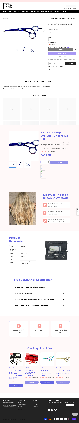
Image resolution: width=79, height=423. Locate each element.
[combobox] (70, 6)
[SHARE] (74, 49)
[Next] (44, 31)
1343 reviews (51, 151)
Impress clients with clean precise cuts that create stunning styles (55, 205)
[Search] (71, 6)
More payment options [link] (62, 56)
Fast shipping (39, 330)
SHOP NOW (46, 1)
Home (4, 14)
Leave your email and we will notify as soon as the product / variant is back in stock (61, 60)
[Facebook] (49, 410)
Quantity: (50, 37)
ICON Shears (54, 28)
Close (75, 1)
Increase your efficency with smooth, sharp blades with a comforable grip (56, 213)
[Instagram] (52, 410)
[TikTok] (55, 410)
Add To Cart (16, 385)
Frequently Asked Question (33, 279)
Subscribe (70, 63)
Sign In (74, 8)
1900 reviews (19, 380)
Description (27, 81)
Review (50, 81)
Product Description (17, 239)
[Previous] (4, 31)
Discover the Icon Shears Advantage (56, 196)
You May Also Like (39, 348)
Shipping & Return (39, 81)
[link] (11, 122)
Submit (70, 405)
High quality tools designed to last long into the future (56, 220)
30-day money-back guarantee (60, 331)
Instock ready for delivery (18, 331)
